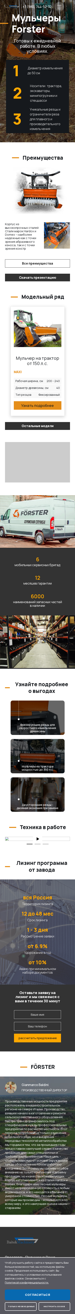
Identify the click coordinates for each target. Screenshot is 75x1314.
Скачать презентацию (37, 277)
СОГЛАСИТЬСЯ (37, 1295)
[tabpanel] (37, 839)
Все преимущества (37, 263)
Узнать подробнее (37, 405)
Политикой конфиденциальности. (27, 1282)
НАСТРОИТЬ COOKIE (54, 1306)
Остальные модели (38, 426)
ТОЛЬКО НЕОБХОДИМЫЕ (21, 1306)
